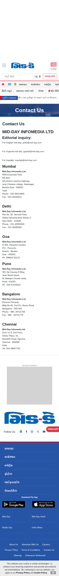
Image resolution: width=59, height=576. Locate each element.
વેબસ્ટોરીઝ (11, 490)
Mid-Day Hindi (38, 516)
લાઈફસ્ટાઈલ (12, 482)
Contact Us (49, 550)
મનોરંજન (35, 84)
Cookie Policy (40, 573)
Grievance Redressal (35, 555)
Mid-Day (6, 516)
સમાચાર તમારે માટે (25, 91)
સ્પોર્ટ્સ (47, 84)
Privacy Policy (11, 550)
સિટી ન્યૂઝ (7, 91)
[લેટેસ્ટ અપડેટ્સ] (15, 84)
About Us (13, 544)
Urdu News (37, 527)
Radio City (7, 527)
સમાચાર (23, 84)
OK (53, 573)
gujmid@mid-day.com (33, 151)
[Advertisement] (29, 36)
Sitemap (18, 555)
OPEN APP (50, 76)
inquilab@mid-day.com (26, 160)
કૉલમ (41, 91)
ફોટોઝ (8, 473)
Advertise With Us (30, 544)
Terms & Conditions (30, 550)
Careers (46, 544)
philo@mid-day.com (32, 142)
